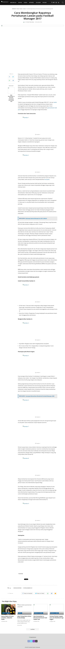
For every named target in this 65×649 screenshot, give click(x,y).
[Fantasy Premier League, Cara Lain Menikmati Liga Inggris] (57, 609)
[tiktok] (56, 2)
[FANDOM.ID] (4, 2)
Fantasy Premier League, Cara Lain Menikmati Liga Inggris (57, 618)
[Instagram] (55, 2)
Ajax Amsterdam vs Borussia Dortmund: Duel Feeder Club (11, 98)
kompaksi (47, 179)
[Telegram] (13, 80)
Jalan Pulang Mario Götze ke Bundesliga (24, 617)
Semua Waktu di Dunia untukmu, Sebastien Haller (7, 618)
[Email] (55, 593)
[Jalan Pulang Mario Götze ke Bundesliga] (24, 609)
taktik (55, 102)
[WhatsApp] (9, 80)
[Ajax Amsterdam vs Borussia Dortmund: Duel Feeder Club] (11, 90)
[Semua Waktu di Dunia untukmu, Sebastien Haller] (8, 609)
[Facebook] (52, 2)
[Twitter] (53, 2)
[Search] (63, 2)
